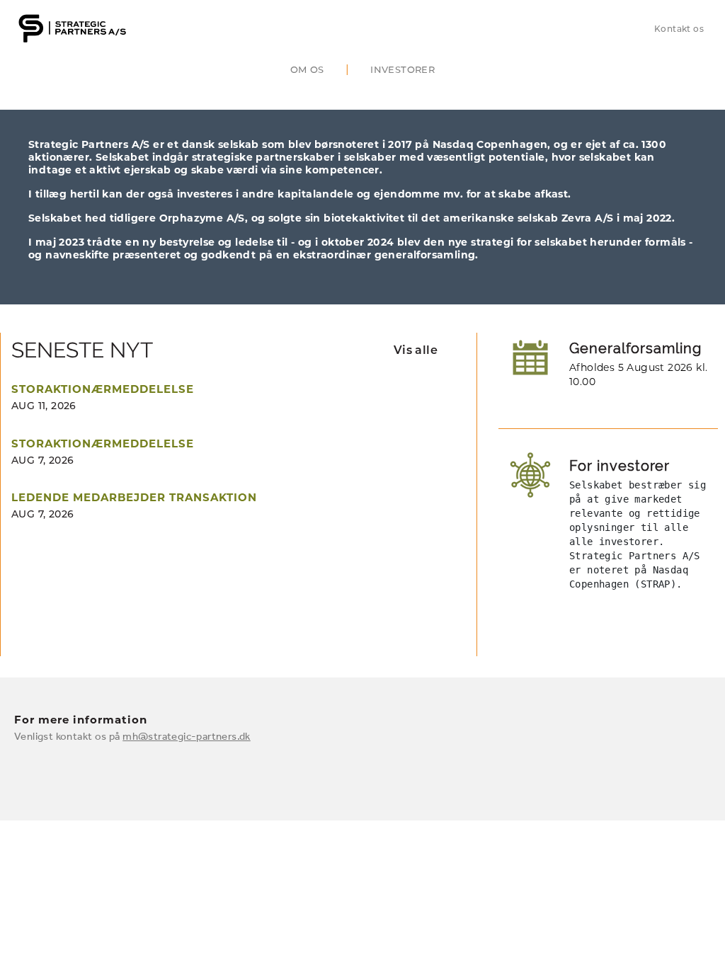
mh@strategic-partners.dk (186, 736)
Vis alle (416, 350)
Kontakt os (679, 28)
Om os (307, 69)
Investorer (402, 69)
